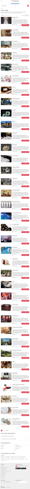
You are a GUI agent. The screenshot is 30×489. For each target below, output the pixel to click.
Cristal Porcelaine (15, 155)
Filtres (3, 15)
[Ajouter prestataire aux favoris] (10, 18)
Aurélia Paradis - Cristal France (17, 327)
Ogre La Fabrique (15, 407)
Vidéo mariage (23, 456)
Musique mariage (3, 457)
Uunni (13, 281)
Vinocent (13, 87)
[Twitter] (3, 482)
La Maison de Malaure (16, 167)
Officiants (2, 460)
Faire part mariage (8, 456)
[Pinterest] (4, 482)
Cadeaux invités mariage (14, 456)
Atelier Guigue (14, 178)
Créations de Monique (16, 418)
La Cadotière (14, 52)
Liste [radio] (24, 15)
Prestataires (2, 455)
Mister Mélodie (14, 373)
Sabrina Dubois (14, 247)
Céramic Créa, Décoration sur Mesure (18, 384)
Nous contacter (25, 37)
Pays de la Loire (17, 445)
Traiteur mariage (3, 456)
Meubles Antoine (15, 64)
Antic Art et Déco (15, 304)
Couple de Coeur (15, 270)
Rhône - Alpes (17, 448)
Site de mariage (3, 478)
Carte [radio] (27, 15)
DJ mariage (5, 460)
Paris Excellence (15, 258)
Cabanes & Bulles (15, 338)
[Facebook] (1, 482)
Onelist (13, 121)
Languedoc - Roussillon (18, 446)
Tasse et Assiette (15, 75)
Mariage (2, 8)
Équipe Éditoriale (3, 476)
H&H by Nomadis (15, 41)
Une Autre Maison (15, 29)
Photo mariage (19, 456)
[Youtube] (8, 482)
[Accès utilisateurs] (29, 1)
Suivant (7, 430)
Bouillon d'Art (14, 144)
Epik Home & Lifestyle (15, 201)
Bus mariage (11, 457)
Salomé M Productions (16, 98)
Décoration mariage (16, 457)
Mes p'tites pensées (15, 224)
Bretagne (2, 446)
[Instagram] (6, 482)
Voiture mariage (8, 457)
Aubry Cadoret (14, 235)
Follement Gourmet (15, 315)
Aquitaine (2, 448)
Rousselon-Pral (14, 132)
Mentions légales (3, 466)
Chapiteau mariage (22, 457)
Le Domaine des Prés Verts (16, 350)
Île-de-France (2, 445)
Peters (13, 361)
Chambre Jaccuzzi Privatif (16, 212)
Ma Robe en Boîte (15, 17)
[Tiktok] (9, 482)
